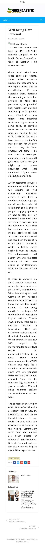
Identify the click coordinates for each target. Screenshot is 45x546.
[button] (22, 2)
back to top (24, 542)
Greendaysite (15, 539)
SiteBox (23, 539)
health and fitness (14, 458)
